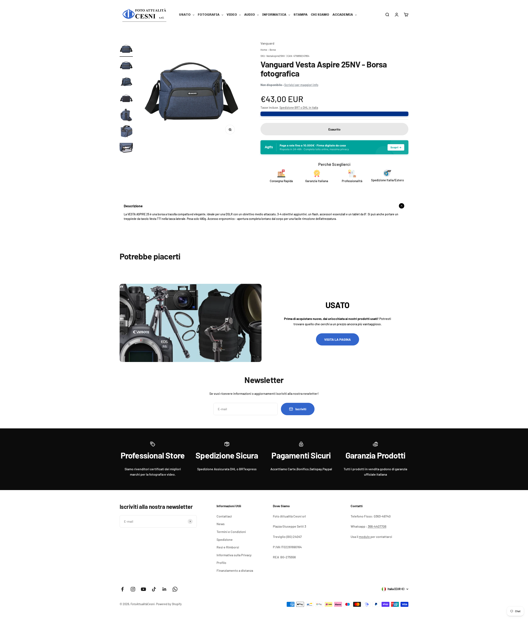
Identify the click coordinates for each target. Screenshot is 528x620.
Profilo (221, 563)
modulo (364, 537)
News (221, 524)
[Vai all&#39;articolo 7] (126, 148)
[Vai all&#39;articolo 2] (126, 66)
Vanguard (267, 43)
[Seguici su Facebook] (122, 589)
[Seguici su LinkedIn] (164, 589)
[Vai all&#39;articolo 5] (126, 115)
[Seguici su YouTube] (143, 589)
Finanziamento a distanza (235, 570)
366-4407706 (377, 526)
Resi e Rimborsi (228, 547)
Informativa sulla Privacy (234, 555)
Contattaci (224, 516)
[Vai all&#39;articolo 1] (126, 49)
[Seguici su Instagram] (133, 589)
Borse (273, 49)
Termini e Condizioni (231, 532)
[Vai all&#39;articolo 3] (126, 82)
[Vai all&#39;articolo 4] (126, 99)
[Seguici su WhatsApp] (175, 589)
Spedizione (225, 539)
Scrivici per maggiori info (301, 85)
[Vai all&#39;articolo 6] (126, 132)
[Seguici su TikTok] (154, 589)
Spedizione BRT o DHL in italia (298, 107)
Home (263, 49)
